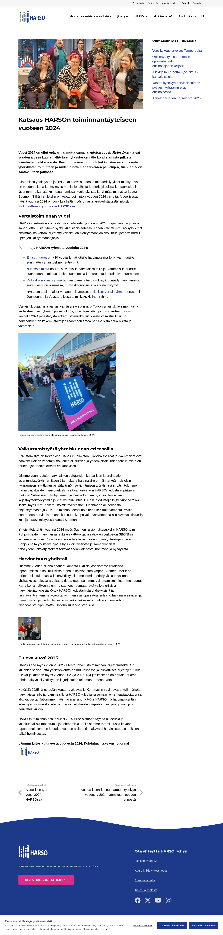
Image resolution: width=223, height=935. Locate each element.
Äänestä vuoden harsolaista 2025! (177, 98)
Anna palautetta (145, 880)
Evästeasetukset (142, 925)
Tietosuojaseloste (146, 890)
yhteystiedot (159, 870)
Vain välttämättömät (172, 925)
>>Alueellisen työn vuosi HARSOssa (46, 206)
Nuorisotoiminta (38, 269)
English (186, 3)
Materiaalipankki (169, 3)
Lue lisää (106, 929)
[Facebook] (138, 900)
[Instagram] (169, 900)
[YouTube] (158, 900)
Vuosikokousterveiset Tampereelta (177, 50)
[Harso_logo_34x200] (32, 16)
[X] (148, 900)
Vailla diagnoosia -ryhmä (44, 280)
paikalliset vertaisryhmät (107, 292)
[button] (112, 16)
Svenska (197, 3)
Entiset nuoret (37, 257)
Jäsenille (154, 3)
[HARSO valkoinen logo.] (33, 851)
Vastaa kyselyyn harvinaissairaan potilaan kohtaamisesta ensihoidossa (176, 87)
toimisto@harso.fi (146, 860)
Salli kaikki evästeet (203, 925)
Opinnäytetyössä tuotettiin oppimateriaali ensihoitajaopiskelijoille (171, 61)
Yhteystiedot (138, 3)
